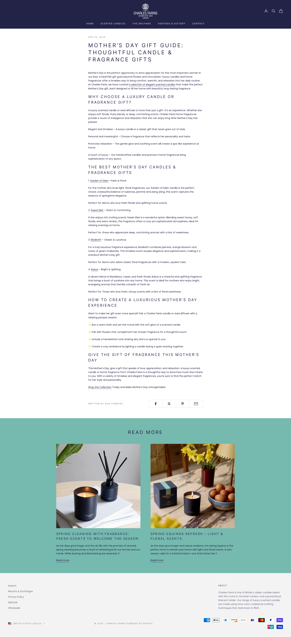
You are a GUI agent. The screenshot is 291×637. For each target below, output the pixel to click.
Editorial (12, 602)
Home (90, 23)
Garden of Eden (99, 180)
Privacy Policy (16, 597)
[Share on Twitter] (169, 403)
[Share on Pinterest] (182, 403)
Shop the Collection (99, 387)
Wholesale (14, 608)
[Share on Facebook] (155, 403)
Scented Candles (113, 23)
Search (12, 585)
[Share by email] (196, 403)
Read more (62, 560)
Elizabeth (96, 239)
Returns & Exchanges (20, 591)
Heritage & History (171, 23)
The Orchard (142, 23)
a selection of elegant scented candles (152, 84)
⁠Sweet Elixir (97, 210)
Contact (198, 23)
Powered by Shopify (140, 623)
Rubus (94, 269)
